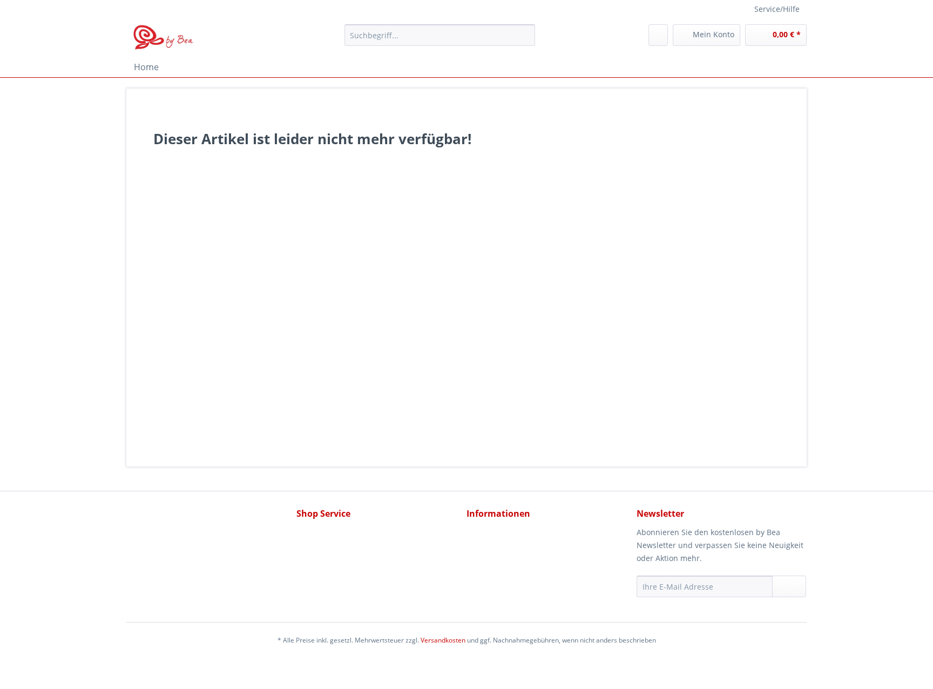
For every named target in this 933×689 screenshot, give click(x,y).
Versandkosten (443, 640)
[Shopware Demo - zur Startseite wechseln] (164, 37)
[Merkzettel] (658, 35)
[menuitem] (439, 40)
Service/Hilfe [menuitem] (777, 9)
